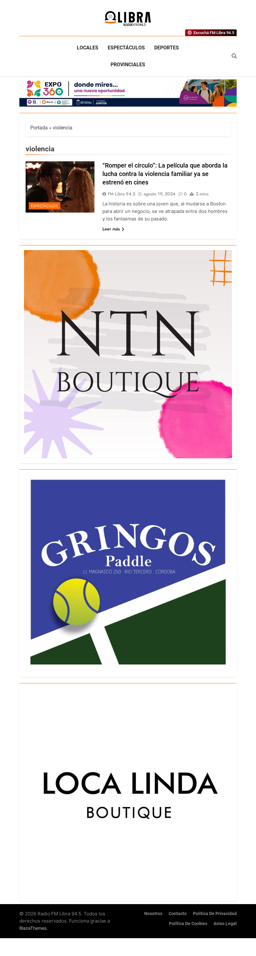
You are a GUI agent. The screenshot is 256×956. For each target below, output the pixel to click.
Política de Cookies (188, 923)
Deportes (166, 48)
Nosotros (153, 913)
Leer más (111, 229)
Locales (87, 48)
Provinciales (128, 65)
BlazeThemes (33, 928)
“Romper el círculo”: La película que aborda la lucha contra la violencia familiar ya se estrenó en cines (165, 174)
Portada (39, 128)
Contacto (178, 913)
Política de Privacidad (215, 913)
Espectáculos (126, 48)
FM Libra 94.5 (121, 194)
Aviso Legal (225, 923)
